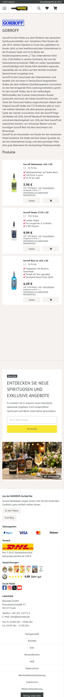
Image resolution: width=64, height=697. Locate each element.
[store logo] (17, 8)
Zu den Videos (11, 510)
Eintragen (32, 429)
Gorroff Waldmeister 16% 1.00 (37, 164)
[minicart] (55, 8)
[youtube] (19, 588)
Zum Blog (9, 517)
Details (32, 200)
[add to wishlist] (47, 8)
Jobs (32, 647)
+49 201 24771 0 (20, 613)
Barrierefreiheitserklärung (32, 675)
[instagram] (9, 588)
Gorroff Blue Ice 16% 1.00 (35, 260)
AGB (32, 661)
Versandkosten (48, 188)
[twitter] (14, 588)
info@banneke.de (20, 616)
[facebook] (4, 588)
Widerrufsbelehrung (32, 688)
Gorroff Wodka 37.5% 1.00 (35, 212)
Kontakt (32, 640)
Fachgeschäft (32, 633)
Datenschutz (32, 668)
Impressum (32, 682)
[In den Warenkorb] (51, 200)
